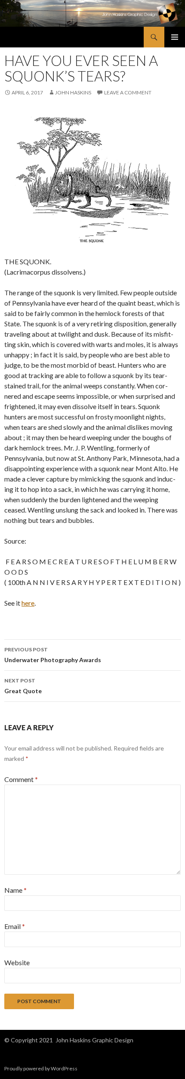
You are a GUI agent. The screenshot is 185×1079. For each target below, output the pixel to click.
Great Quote (23, 685)
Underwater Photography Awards (52, 654)
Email (14, 926)
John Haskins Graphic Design (94, 1040)
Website (17, 962)
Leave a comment (127, 92)
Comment (21, 779)
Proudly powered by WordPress (40, 1068)
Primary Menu (174, 37)
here (28, 603)
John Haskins (73, 92)
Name (15, 890)
